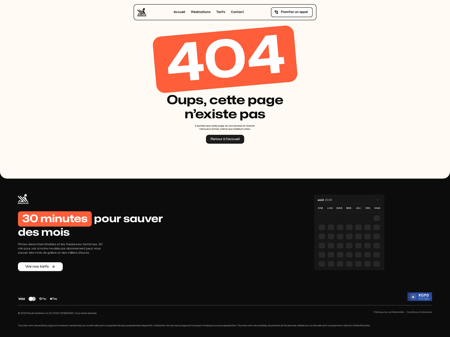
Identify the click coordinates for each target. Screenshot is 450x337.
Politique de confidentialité (389, 312)
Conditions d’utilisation (419, 312)
